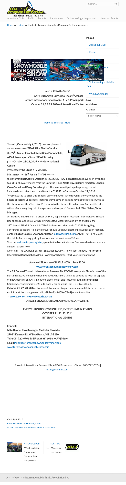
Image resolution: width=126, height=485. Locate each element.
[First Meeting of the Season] (72, 451)
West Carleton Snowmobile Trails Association (27, 8)
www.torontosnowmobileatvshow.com (57, 266)
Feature (20, 25)
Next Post (56, 443)
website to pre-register (29, 242)
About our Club (97, 44)
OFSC (38, 423)
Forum (92, 52)
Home (10, 25)
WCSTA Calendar (98, 93)
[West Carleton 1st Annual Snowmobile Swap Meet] (14, 451)
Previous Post (32, 443)
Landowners (96, 59)
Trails (92, 74)
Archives (90, 109)
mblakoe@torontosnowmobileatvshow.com (37, 342)
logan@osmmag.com (64, 233)
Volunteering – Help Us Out (100, 84)
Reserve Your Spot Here (57, 122)
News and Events (25, 423)
